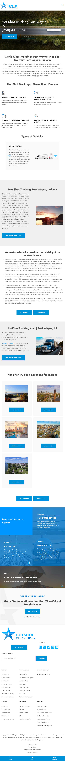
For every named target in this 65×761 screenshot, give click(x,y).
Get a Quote (9, 36)
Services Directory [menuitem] (8, 697)
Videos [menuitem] (21, 709)
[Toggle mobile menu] (62, 5)
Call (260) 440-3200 (13, 236)
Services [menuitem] (4, 670)
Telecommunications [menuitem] (26, 697)
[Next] (55, 157)
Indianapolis (16, 446)
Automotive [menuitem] (23, 674)
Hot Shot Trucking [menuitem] (8, 693)
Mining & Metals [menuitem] (24, 690)
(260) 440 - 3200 (15, 30)
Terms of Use (32, 747)
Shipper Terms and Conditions (32, 749)
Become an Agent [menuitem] (8, 719)
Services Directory (32, 752)
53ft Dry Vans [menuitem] (6, 687)
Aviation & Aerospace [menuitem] (26, 678)
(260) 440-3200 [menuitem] (42, 706)
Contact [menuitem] (39, 702)
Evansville (17, 410)
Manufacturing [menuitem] (24, 687)
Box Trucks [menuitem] (5, 681)
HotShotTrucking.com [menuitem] (44, 719)
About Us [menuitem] (4, 702)
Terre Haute (16, 482)
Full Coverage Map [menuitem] (43, 674)
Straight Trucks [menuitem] (7, 684)
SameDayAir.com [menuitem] (42, 722)
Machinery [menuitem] (22, 684)
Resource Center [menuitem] (25, 706)
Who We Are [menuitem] (6, 709)
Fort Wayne (48, 410)
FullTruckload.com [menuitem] (43, 716)
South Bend (48, 446)
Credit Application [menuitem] (25, 719)
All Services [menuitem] (5, 674)
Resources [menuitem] (22, 702)
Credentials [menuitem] (5, 716)
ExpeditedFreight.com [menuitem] (44, 712)
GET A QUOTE (32, 611)
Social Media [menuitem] (23, 712)
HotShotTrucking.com (8, 343)
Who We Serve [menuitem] (24, 670)
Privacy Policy (32, 744)
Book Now (27, 36)
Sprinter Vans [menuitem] (6, 678)
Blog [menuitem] (21, 716)
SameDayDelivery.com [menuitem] (44, 725)
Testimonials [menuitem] (6, 712)
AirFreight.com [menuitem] (42, 709)
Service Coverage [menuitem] (43, 670)
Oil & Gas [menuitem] (22, 693)
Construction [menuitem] (23, 681)
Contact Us (41, 312)
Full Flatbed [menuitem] (6, 690)
